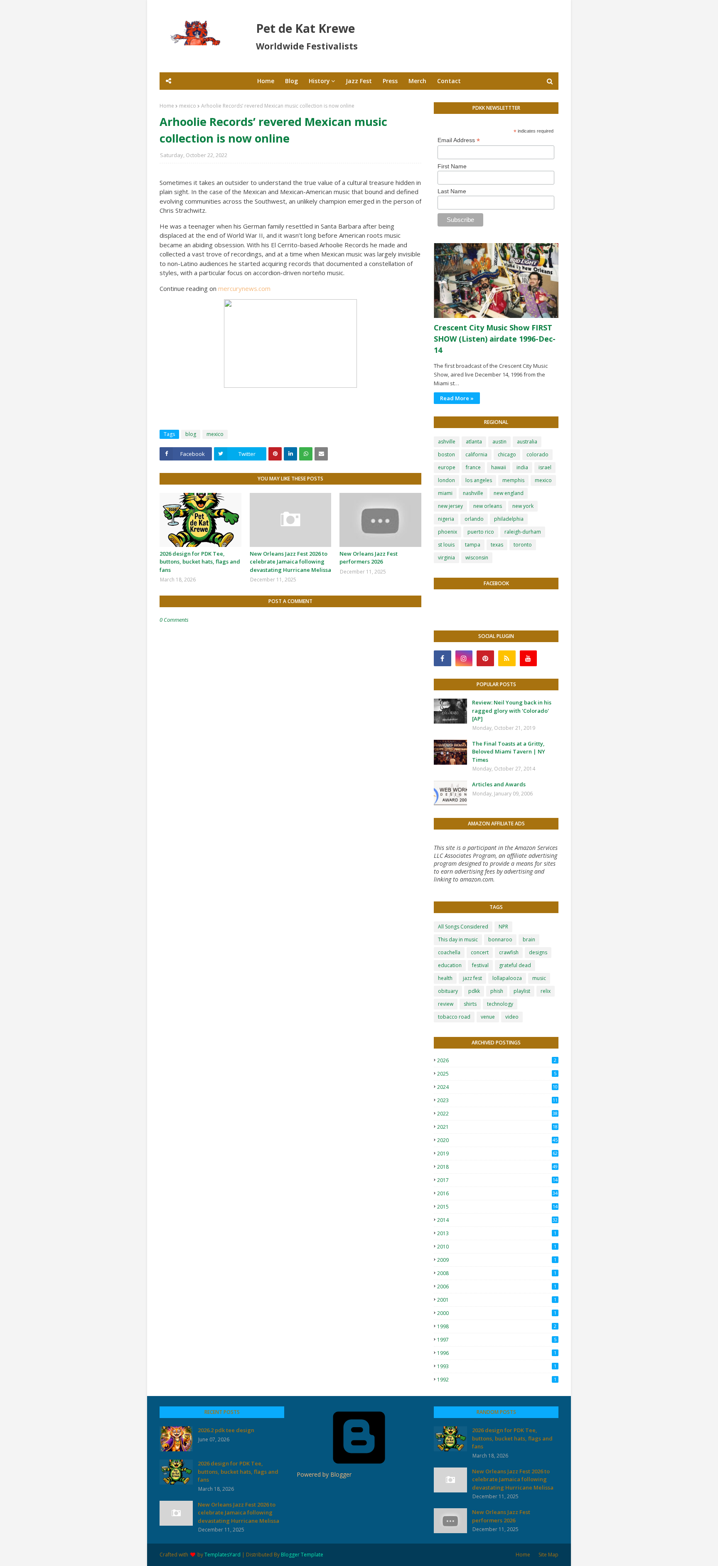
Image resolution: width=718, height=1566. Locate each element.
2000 (496, 1313)
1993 (496, 1366)
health (445, 978)
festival (480, 965)
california (476, 454)
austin (499, 441)
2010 (496, 1246)
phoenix (447, 531)
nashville (473, 493)
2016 (497, 1193)
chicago (507, 454)
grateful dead (515, 965)
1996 (496, 1353)
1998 (496, 1326)
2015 (497, 1206)
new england (509, 493)
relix (546, 991)
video (512, 1016)
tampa (472, 544)
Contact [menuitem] (449, 81)
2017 (497, 1180)
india (522, 467)
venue (488, 1016)
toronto (523, 544)
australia (527, 441)
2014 (497, 1220)
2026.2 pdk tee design (226, 1430)
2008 (496, 1273)
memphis (513, 480)
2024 (497, 1087)
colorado (537, 454)
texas (497, 544)
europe (446, 467)
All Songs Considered (463, 926)
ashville (446, 441)
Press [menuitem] (390, 81)
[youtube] (528, 658)
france (473, 467)
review (445, 1003)
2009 (496, 1259)
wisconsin (476, 557)
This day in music (458, 939)
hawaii (498, 467)
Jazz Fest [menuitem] (359, 81)
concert (480, 952)
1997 (496, 1339)
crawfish (509, 952)
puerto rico (480, 531)
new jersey (450, 506)
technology (500, 1003)
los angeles (478, 480)
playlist (522, 991)
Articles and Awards (499, 784)
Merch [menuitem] (417, 81)
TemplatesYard (222, 1554)
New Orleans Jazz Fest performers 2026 (368, 558)
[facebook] (442, 658)
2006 (496, 1286)
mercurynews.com (244, 288)
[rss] (507, 658)
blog (190, 434)
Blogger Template (302, 1554)
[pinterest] (485, 658)
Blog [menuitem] (291, 81)
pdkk (474, 991)
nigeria (446, 518)
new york (523, 506)
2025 (496, 1073)
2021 (497, 1126)
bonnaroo (500, 939)
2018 (497, 1166)
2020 (497, 1140)
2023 (497, 1100)
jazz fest (472, 978)
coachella (449, 952)
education (450, 965)
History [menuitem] (319, 81)
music (539, 978)
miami (445, 493)
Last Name (452, 191)
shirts (470, 1003)
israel (544, 467)
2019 (497, 1153)
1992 (496, 1379)
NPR (503, 926)
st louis (446, 544)
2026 (496, 1060)
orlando (474, 518)
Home (167, 105)
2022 (497, 1113)
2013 (496, 1233)
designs (538, 952)
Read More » (457, 398)
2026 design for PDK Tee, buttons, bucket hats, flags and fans (200, 562)
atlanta (474, 441)
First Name (452, 166)
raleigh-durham (522, 531)
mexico (187, 105)
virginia (446, 557)
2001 (496, 1299)
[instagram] (464, 658)
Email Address (459, 140)
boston (446, 454)
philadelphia (509, 518)
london (446, 480)
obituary (448, 991)
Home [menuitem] (265, 81)
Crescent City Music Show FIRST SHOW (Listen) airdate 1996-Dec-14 (495, 339)
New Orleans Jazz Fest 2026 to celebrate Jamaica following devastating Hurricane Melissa (290, 562)
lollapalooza (507, 978)
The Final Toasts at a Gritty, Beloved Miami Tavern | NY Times (508, 751)
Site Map (548, 1554)
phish (496, 991)
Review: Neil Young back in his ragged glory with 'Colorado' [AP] (511, 710)
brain (529, 939)
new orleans (487, 506)
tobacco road (454, 1016)
